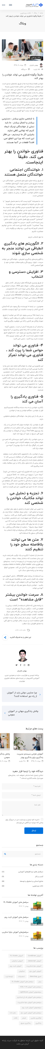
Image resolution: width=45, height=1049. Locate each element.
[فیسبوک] (20, 665)
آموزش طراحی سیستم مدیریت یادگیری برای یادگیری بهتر (30, 756)
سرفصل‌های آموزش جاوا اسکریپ (15, 932)
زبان (39, 982)
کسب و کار (22, 876)
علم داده (23, 630)
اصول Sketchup (35, 976)
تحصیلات (21, 976)
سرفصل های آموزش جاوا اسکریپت (29, 1002)
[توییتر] (16, 665)
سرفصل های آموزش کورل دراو (31, 1013)
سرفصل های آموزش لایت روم (16, 917)
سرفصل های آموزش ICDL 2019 (30, 987)
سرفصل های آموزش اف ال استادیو (29, 997)
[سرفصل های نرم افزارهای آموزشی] (37, 902)
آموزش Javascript (34, 961)
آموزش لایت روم (15, 966)
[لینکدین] (28, 665)
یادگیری (38, 1023)
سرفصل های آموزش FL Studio (16, 902)
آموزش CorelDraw (34, 956)
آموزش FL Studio (16, 956)
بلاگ (35, 13)
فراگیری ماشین (36, 1018)
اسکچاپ (21, 971)
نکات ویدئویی (25, 13)
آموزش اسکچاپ (17, 961)
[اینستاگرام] (24, 665)
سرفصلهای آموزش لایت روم (31, 1008)
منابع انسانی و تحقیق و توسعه (22, 881)
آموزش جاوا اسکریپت (33, 966)
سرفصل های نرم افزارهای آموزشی (22, 872)
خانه (41, 13)
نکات (17, 630)
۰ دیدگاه (24, 69)
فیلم (24, 1018)
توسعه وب (9, 976)
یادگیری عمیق (26, 1023)
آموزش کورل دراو (35, 971)
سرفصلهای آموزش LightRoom (30, 992)
